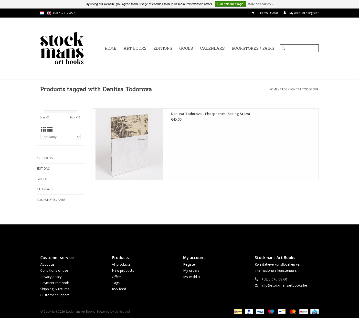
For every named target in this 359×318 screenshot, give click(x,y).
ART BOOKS (135, 48)
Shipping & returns (54, 289)
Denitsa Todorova (304, 89)
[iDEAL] (237, 311)
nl (42, 13)
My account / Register (304, 13)
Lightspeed (122, 311)
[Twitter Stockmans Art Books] (179, 236)
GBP (64, 13)
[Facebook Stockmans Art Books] (171, 236)
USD (72, 13)
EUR (56, 13)
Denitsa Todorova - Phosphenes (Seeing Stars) (210, 113)
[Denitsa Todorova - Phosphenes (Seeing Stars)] (129, 144)
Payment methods (55, 282)
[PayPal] (248, 311)
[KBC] (314, 311)
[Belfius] (303, 311)
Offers (117, 276)
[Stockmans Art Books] (70, 48)
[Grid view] (43, 129)
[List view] (50, 129)
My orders (191, 270)
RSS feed (119, 289)
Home (110, 48)
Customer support (54, 295)
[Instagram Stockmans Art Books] (188, 236)
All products (121, 264)
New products (123, 270)
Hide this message (230, 4)
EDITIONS (163, 48)
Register (189, 264)
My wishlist (192, 276)
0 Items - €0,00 (267, 13)
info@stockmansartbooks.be (284, 285)
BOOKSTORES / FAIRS (253, 48)
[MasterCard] (292, 311)
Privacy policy (51, 276)
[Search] (283, 48)
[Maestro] (270, 311)
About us (47, 264)
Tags (283, 89)
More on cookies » (260, 4)
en (49, 13)
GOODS (186, 48)
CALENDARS (212, 48)
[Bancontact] (281, 311)
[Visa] (259, 311)
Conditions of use (54, 270)
